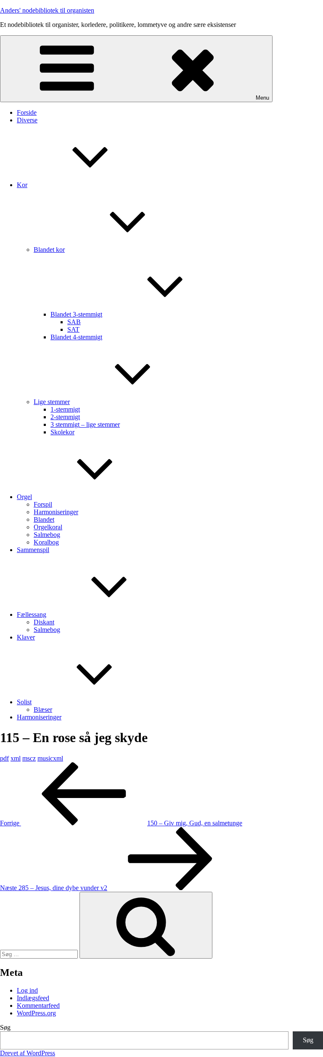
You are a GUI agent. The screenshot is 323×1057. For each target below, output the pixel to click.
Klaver (26, 637)
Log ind (27, 990)
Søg (5, 1027)
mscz (29, 758)
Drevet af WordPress (27, 1053)
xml (16, 758)
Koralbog (46, 542)
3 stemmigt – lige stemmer (85, 424)
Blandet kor (49, 249)
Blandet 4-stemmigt (76, 337)
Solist (24, 702)
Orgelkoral (48, 527)
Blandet (44, 519)
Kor (22, 184)
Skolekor (62, 432)
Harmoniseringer (56, 511)
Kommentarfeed (38, 1005)
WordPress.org (36, 1013)
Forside (27, 112)
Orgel (24, 496)
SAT (73, 329)
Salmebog (47, 534)
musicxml (50, 758)
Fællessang (31, 614)
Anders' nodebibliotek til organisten (47, 10)
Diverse (27, 120)
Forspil (43, 504)
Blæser (43, 709)
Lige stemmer (52, 401)
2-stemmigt (65, 416)
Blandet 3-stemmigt (76, 314)
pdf (4, 758)
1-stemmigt (65, 409)
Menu (262, 98)
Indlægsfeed (33, 998)
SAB (74, 321)
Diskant (44, 622)
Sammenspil (33, 549)
